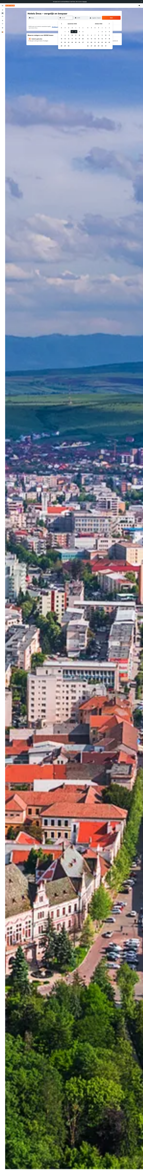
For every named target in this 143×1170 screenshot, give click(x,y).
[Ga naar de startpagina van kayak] (10, 5)
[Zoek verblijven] (2, 13)
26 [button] (79, 42)
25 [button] (75, 42)
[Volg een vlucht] (2, 23)
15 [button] (65, 38)
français (85, 1)
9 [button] (68, 35)
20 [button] (83, 38)
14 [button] (61, 38)
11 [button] (75, 35)
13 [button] (82, 35)
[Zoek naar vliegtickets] (2, 10)
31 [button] (105, 46)
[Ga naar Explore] (2, 20)
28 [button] (61, 46)
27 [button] (83, 42)
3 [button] (72, 31)
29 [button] (65, 46)
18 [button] (75, 38)
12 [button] (79, 35)
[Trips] (2, 27)
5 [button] (79, 31)
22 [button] (65, 42)
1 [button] (98, 31)
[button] (141, 1)
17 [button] (72, 38)
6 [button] (91, 35)
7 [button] (61, 35)
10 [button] (72, 35)
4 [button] (75, 31)
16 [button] (68, 38)
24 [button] (72, 42)
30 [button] (68, 46)
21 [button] (61, 42)
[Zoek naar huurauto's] (2, 16)
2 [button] (68, 31)
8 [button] (98, 35)
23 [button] (68, 42)
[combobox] (44, 18)
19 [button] (79, 38)
